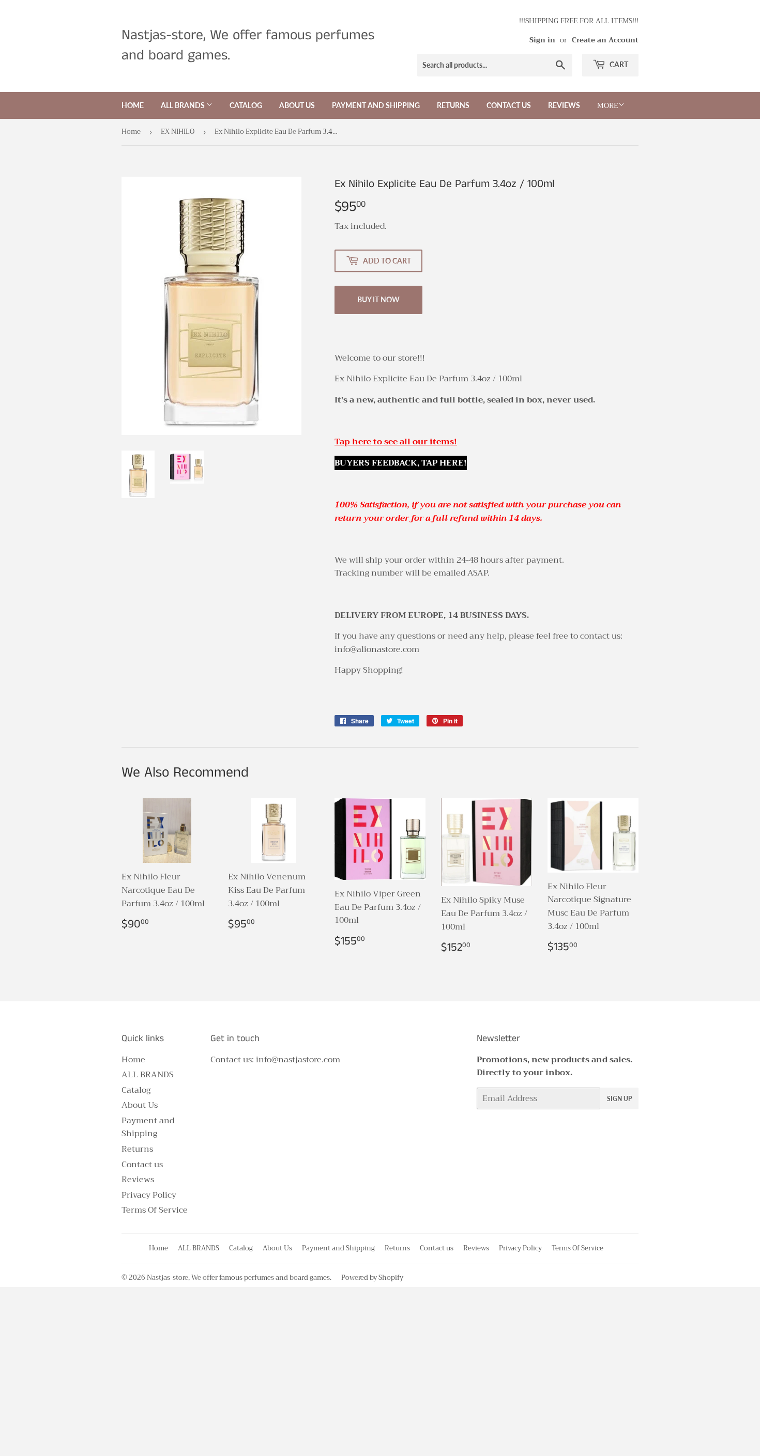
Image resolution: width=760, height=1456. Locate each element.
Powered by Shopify (372, 1277)
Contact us (509, 105)
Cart (618, 64)
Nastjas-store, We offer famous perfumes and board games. (247, 46)
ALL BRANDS (183, 105)
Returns (453, 105)
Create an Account (605, 40)
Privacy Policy (148, 1195)
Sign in (542, 40)
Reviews (564, 105)
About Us (297, 105)
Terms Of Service (154, 1210)
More (607, 105)
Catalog (246, 105)
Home (132, 105)
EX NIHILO (177, 131)
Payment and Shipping (376, 105)
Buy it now (378, 299)
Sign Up (619, 1099)
